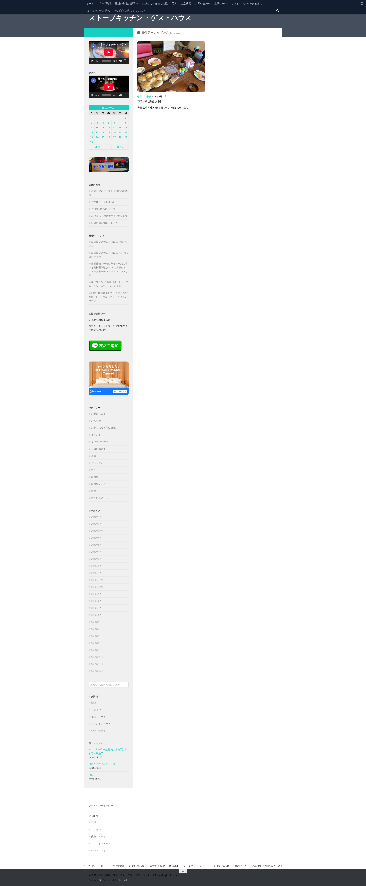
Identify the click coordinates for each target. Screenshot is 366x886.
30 (91, 142)
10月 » (120, 147)
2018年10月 (97, 671)
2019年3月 (96, 636)
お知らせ (96, 420)
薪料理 (95, 476)
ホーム (90, 3)
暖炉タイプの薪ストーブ (102, 764)
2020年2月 (96, 565)
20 (114, 132)
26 (108, 137)
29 (126, 137)
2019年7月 (96, 607)
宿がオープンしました (103, 201)
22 (126, 132)
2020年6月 (96, 537)
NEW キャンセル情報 (98, 10)
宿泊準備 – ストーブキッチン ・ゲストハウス (108, 297)
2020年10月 (97, 530)
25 (103, 137)
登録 (93, 702)
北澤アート (220, 3)
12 (108, 127)
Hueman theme (125, 880)
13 (114, 127)
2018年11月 (97, 664)
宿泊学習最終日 (149, 102)
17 (97, 132)
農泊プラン (97, 282)
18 (103, 132)
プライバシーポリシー (101, 805)
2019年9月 (96, 593)
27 (114, 137)
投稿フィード (98, 716)
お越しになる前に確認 (155, 3)
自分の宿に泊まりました (104, 222)
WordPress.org (98, 730)
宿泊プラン (97, 462)
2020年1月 (96, 572)
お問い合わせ (202, 3)
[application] (109, 52)
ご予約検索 (117, 866)
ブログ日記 (104, 3)
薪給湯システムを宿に (103, 241)
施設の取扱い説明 (125, 3)
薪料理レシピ (98, 483)
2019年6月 (96, 614)
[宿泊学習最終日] (171, 66)
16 (91, 132)
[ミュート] (120, 60)
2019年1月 (96, 650)
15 (126, 127)
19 (108, 132)
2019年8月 (96, 600)
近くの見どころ (99, 497)
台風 (91, 774)
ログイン (96, 709)
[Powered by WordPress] (100, 880)
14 (120, 127)
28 (120, 137)
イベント (96, 434)
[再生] (92, 60)
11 (103, 127)
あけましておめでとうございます (109, 215)
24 (97, 137)
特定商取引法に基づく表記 (129, 10)
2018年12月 (97, 657)
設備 (93, 490)
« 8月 (97, 147)
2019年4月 (96, 629)
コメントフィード (101, 723)
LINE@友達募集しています (105, 293)
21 (120, 132)
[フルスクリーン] (125, 60)
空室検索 (186, 3)
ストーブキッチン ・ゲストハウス (140, 17)
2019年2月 (96, 643)
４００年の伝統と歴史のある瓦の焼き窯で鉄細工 (108, 751)
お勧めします (98, 413)
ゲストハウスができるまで (246, 3)
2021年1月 (96, 523)
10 (97, 127)
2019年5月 (96, 622)
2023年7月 (96, 516)
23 (91, 137)
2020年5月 (96, 544)
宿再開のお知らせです (103, 208)
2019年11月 (97, 579)
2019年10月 (97, 586)
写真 (174, 3)
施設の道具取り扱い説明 (164, 866)
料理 (93, 469)
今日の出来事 (144, 96)
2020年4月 (96, 551)
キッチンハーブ (99, 441)
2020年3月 (96, 558)
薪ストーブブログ (98, 743)
